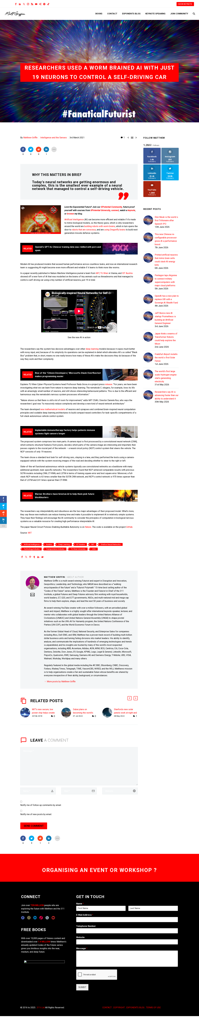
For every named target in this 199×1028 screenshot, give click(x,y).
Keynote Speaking (155, 13)
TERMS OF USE (153, 1007)
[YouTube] (36, 4)
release (108, 384)
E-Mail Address (84, 915)
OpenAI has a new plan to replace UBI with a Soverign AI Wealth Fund (167, 299)
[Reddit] (42, 557)
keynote (131, 210)
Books (98, 13)
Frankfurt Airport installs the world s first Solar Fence (166, 357)
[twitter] (47, 917)
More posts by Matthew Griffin (61, 681)
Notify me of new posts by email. (36, 814)
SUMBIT (82, 987)
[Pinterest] (30, 557)
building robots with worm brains (99, 226)
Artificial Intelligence (74, 219)
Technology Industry (32, 549)
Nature (88, 527)
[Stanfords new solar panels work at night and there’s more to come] (108, 713)
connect (115, 210)
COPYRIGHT (119, 1007)
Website (80, 937)
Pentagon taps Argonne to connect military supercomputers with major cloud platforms (166, 280)
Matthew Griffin (30, 137)
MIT (97, 273)
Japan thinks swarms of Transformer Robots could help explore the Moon (166, 338)
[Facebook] (16, 4)
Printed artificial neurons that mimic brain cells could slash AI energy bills (166, 260)
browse (70, 213)
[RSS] (32, 4)
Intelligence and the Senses (53, 137)
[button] (130, 698)
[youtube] (53, 917)
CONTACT (107, 1007)
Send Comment (34, 825)
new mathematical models (52, 409)
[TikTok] (48, 4)
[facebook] (23, 917)
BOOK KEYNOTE (185, 4)
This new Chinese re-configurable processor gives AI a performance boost (166, 239)
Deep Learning (64, 544)
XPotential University (100, 210)
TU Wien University (78, 549)
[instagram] (29, 917)
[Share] (40, 4)
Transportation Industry (55, 549)
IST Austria (127, 273)
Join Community (179, 13)
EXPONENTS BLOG (135, 1007)
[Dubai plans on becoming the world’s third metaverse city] (67, 713)
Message (81, 948)
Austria (49, 544)
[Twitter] (24, 4)
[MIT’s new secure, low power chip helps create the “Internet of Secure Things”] (26, 713)
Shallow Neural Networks (110, 544)
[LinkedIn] (20, 4)
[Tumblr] (34, 557)
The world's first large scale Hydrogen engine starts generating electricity (166, 376)
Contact (112, 13)
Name (80, 903)
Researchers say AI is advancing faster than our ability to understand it (166, 395)
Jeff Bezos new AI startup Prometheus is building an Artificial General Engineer (165, 318)
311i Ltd (41, 1007)
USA (94, 549)
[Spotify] (44, 4)
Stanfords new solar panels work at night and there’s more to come (125, 712)
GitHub (129, 527)
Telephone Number (86, 926)
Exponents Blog (131, 13)
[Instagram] (28, 4)
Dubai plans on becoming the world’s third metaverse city (83, 712)
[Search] (193, 13)
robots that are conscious (84, 229)
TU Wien (104, 273)
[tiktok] (41, 917)
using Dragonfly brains (114, 229)
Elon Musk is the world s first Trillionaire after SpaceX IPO (166, 220)
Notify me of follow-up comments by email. (40, 805)
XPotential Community (111, 207)
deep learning (92, 349)
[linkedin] (35, 917)
